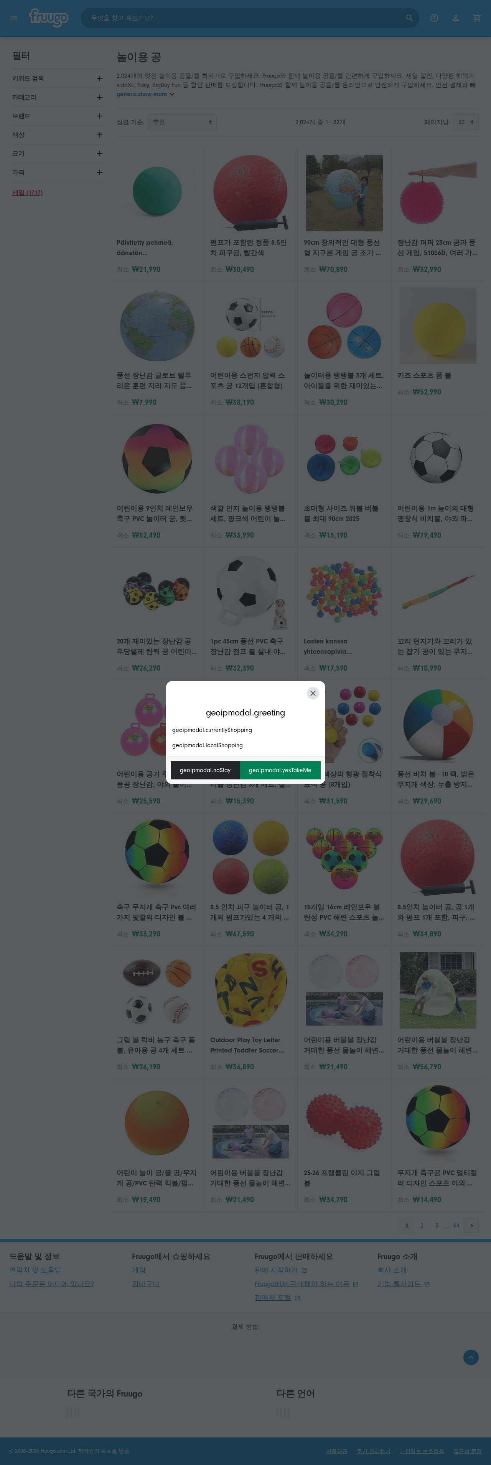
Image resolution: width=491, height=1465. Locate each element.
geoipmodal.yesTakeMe (280, 770)
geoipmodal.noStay (205, 770)
